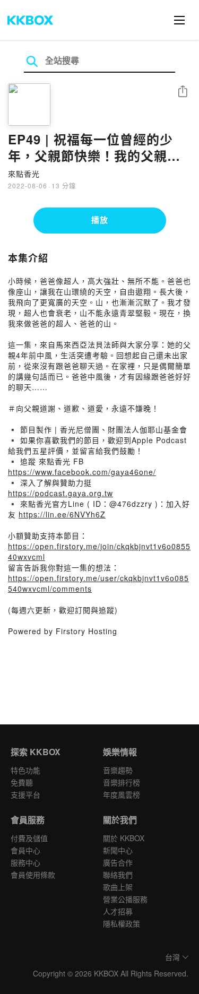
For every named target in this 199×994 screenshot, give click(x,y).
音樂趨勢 (118, 770)
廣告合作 (118, 862)
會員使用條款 (33, 874)
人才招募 (118, 911)
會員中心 (25, 850)
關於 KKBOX (123, 838)
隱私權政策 (121, 923)
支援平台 (25, 794)
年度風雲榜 (121, 794)
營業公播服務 (125, 899)
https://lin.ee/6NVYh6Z (62, 514)
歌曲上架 (118, 886)
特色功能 (25, 770)
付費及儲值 (29, 838)
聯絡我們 (118, 874)
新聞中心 (118, 850)
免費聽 (22, 782)
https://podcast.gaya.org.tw (60, 493)
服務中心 (25, 862)
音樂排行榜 (121, 782)
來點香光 (24, 173)
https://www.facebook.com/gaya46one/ (82, 471)
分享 (182, 92)
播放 (99, 220)
